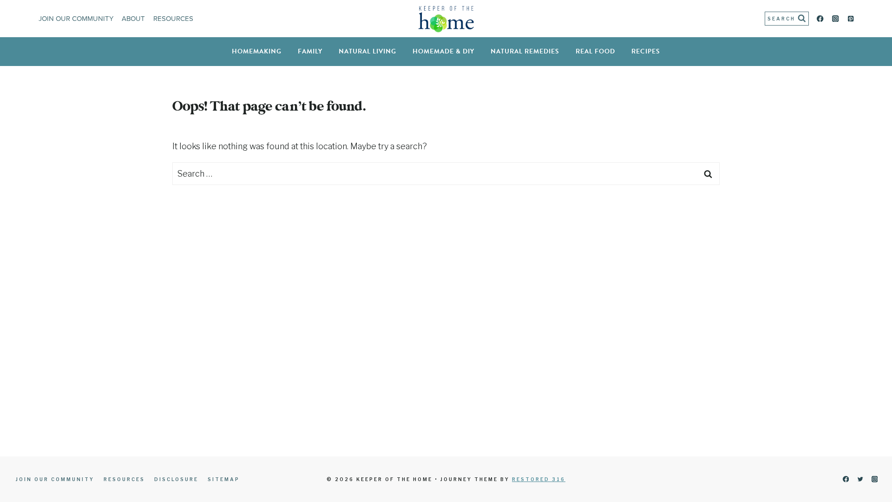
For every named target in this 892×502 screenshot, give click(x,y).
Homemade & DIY (443, 51)
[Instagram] (835, 19)
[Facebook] (820, 19)
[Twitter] (860, 479)
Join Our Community (76, 18)
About (133, 18)
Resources (173, 18)
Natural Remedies (525, 51)
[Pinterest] (851, 19)
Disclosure (176, 479)
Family (310, 51)
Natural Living (367, 51)
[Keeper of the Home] (446, 18)
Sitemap (224, 479)
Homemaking (257, 51)
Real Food (595, 51)
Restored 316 (538, 479)
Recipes (645, 51)
